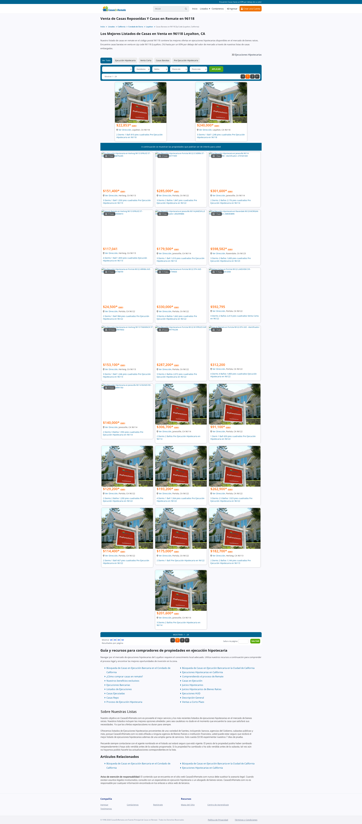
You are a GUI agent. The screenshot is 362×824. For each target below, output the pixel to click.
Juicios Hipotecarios (192, 685)
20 (111, 639)
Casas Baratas (162, 60)
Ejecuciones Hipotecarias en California (202, 672)
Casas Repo (112, 697)
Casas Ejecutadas (115, 693)
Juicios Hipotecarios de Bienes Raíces (201, 689)
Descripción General (193, 697)
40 (119, 639)
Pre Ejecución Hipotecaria (186, 60)
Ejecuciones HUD (191, 693)
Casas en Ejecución (192, 680)
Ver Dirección (124, 129)
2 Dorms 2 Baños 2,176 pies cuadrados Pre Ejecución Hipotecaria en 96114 (230, 201)
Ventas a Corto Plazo (193, 701)
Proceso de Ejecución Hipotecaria (124, 701)
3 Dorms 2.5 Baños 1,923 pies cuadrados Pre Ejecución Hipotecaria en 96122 (231, 499)
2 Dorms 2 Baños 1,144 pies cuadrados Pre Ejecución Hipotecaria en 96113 (230, 561)
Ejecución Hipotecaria (125, 60)
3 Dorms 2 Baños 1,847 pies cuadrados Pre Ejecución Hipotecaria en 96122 (177, 201)
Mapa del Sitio (188, 804)
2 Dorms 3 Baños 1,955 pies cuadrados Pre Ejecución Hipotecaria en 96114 (123, 433)
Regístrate (158, 804)
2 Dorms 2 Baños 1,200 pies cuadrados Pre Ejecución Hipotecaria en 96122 (123, 499)
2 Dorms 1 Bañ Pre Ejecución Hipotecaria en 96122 (180, 560)
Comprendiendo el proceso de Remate (202, 676)
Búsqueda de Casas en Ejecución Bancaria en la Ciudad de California (218, 668)
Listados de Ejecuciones (119, 689)
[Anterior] (243, 76)
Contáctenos (218, 8)
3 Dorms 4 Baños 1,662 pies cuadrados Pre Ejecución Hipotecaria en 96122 (177, 317)
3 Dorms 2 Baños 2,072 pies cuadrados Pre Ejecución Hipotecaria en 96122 (177, 375)
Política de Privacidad (218, 819)
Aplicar (216, 69)
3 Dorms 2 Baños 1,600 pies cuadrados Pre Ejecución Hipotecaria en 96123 (230, 259)
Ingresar (233, 8)
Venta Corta (145, 60)
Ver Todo (106, 60)
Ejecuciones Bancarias (118, 685)
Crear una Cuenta (251, 8)
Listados (204, 8)
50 (122, 639)
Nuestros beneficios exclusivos (122, 680)
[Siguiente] (257, 76)
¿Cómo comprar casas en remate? (124, 676)
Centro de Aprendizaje (218, 804)
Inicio (194, 8)
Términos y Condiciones (246, 819)
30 (115, 639)
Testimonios (106, 808)
